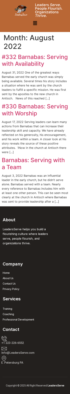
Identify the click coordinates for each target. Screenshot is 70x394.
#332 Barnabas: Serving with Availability (35, 60)
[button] (35, 23)
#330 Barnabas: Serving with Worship (35, 110)
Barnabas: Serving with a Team (33, 163)
